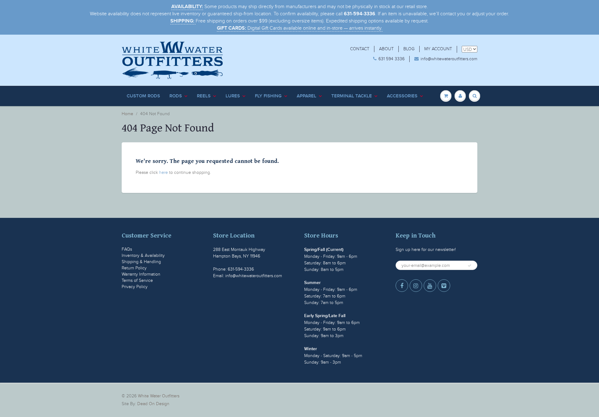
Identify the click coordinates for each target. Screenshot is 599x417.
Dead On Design (153, 403)
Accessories (402, 96)
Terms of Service (137, 280)
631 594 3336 (391, 58)
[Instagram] (416, 285)
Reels (204, 96)
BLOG (409, 49)
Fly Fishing (268, 96)
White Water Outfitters (158, 396)
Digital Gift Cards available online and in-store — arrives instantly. (299, 28)
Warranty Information (141, 274)
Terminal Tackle (351, 96)
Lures (233, 96)
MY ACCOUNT (438, 49)
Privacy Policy (135, 286)
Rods (175, 96)
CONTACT (359, 49)
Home (127, 113)
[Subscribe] (469, 266)
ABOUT (386, 49)
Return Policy (134, 268)
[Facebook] (402, 285)
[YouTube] (430, 285)
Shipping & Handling (141, 261)
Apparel (306, 96)
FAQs (127, 249)
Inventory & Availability (143, 255)
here (163, 172)
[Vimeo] (444, 285)
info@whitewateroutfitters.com (449, 58)
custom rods (143, 96)
